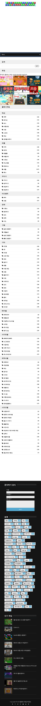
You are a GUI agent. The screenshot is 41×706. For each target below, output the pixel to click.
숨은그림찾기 (7, 235)
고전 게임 (6, 256)
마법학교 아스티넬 (9, 321)
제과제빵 (6, 294)
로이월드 (6, 378)
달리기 (5, 262)
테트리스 (6, 166)
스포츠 (5, 133)
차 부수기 (16, 627)
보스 (5, 123)
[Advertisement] (20, 30)
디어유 (5, 375)
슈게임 (5, 324)
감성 (27, 606)
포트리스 (15, 593)
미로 (5, 278)
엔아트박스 (7, 391)
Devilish (6, 314)
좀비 (5, 297)
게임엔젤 (6, 365)
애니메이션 (8, 580)
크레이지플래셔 (8, 440)
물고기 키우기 (7, 421)
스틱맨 (19, 540)
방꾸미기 (6, 183)
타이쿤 (5, 307)
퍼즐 (5, 169)
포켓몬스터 (7, 449)
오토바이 (27, 590)
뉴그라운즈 (7, 341)
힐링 (6, 610)
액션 (5, 136)
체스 (24, 596)
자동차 (5, 291)
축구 (30, 586)
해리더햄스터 (18, 606)
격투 (5, 117)
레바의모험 (19, 600)
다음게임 (6, 345)
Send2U (6, 362)
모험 (5, 201)
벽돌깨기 (7, 596)
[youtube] (26, 704)
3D (4, 249)
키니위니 (6, 400)
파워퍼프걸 (7, 446)
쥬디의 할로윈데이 (19, 673)
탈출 (6, 547)
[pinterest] (28, 704)
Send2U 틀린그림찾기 (20, 635)
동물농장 (6, 318)
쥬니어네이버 (7, 354)
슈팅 (5, 129)
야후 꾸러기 (7, 348)
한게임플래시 (7, 403)
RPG (5, 197)
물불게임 (6, 424)
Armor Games (8, 338)
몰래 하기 (6, 275)
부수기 (16, 596)
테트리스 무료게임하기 (20, 689)
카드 (5, 221)
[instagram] (18, 704)
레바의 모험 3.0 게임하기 (21, 643)
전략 (5, 218)
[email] (23, 704)
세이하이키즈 (7, 381)
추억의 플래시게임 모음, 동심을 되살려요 (13, 75)
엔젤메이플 (7, 437)
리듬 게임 (6, 268)
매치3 (5, 150)
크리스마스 (7, 304)
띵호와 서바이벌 (8, 414)
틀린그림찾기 (7, 238)
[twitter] (12, 704)
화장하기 (6, 190)
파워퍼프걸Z (8, 600)
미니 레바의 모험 (18, 658)
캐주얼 (5, 300)
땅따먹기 (6, 211)
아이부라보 (7, 384)
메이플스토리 (8, 560)
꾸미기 (5, 180)
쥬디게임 (6, 327)
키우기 (7, 570)
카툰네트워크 (7, 397)
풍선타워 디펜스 (8, 453)
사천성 (5, 160)
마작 (5, 147)
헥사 (5, 172)
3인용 (5, 253)
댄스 (23, 586)
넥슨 (5, 368)
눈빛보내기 (7, 411)
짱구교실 (6, 330)
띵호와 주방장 (7, 417)
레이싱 (5, 120)
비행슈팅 (6, 126)
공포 (5, 259)
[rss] (20, 704)
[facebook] (15, 704)
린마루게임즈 (20, 603)
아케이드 (6, 281)
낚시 (19, 590)
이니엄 (5, 394)
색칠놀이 (6, 232)
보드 (5, 215)
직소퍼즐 (6, 163)
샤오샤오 (6, 427)
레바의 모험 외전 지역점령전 (22, 650)
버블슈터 (6, 156)
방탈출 (5, 153)
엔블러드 (6, 387)
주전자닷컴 (7, 351)
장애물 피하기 (7, 139)
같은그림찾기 (7, 229)
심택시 (5, 433)
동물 (5, 265)
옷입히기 (6, 186)
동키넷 (5, 371)
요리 (5, 284)
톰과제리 (6, 443)
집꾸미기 (7, 606)
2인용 (5, 246)
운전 (5, 288)
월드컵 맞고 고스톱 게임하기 (22, 620)
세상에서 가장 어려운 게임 (11, 430)
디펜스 (5, 208)
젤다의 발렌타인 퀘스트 (20, 681)
